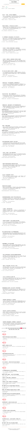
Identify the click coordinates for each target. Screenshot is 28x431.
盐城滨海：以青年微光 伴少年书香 (7, 345)
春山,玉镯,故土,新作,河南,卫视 (11, 280)
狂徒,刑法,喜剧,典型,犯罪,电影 (11, 201)
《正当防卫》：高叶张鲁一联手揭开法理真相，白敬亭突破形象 (11, 48)
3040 (23, 328)
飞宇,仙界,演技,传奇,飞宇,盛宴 (11, 108)
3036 (15, 328)
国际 (11, 0)
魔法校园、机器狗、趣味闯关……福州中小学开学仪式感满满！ (10, 374)
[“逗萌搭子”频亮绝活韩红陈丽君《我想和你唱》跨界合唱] (9, 157)
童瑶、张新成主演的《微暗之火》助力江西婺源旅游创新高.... (10, 231)
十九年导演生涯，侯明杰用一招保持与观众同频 (8, 410)
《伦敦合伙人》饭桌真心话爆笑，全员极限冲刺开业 (9, 377)
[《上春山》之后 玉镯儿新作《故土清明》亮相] (7, 270)
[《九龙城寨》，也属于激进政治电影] (6, 202)
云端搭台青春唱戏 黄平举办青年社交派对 (8, 353)
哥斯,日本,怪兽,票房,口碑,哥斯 (11, 269)
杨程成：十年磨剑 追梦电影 (6, 125)
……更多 (19, 17)
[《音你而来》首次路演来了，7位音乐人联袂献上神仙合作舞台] (9, 214)
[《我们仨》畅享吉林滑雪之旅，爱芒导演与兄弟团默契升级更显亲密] (10, 248)
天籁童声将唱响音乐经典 (5, 109)
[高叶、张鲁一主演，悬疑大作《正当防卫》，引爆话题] (8, 64)
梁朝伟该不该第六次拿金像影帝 (6, 185)
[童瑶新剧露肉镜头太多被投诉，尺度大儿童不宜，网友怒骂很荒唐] (10, 281)
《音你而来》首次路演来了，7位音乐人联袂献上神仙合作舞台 (10, 220)
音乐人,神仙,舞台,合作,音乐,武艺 (11, 224)
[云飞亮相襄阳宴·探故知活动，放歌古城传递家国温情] (4, 367)
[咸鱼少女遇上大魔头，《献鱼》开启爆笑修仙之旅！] (8, 87)
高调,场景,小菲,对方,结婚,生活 (11, 247)
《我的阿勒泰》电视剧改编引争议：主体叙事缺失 (9, 299)
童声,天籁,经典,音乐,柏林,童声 (10, 113)
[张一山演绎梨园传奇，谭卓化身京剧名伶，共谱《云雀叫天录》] (10, 30)
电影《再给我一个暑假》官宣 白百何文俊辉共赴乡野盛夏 (10, 422)
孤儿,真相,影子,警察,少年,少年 (11, 29)
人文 (16, 0)
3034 (11, 328)
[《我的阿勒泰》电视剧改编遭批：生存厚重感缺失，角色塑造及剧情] (10, 315)
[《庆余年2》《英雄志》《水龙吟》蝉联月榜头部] (8, 146)
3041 (25, 328)
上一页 (8, 328)
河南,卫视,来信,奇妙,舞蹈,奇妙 (11, 314)
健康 (18, 0)
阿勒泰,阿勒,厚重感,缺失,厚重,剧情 (11, 325)
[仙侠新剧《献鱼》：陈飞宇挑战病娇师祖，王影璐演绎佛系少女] (10, 76)
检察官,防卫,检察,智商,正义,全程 (11, 63)
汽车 (17, 0)
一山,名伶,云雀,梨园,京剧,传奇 (11, 40)
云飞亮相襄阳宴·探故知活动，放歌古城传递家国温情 (9, 370)
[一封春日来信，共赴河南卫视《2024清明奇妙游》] (8, 304)
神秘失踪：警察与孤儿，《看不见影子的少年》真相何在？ (10, 25)
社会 (12, 0)
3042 (9, 329)
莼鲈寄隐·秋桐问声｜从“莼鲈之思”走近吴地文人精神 (9, 402)
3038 (19, 328)
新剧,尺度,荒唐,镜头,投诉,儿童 (11, 292)
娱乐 (4, 331)
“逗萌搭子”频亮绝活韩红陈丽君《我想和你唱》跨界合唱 (10, 163)
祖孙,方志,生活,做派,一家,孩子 (11, 145)
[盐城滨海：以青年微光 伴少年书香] (4, 342)
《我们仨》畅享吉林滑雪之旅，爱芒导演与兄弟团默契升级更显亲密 (11, 254)
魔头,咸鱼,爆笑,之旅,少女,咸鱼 (11, 97)
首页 (6, 328)
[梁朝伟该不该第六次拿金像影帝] (6, 179)
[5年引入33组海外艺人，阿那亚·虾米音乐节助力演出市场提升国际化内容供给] (4, 359)
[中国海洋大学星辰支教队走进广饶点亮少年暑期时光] (4, 334)
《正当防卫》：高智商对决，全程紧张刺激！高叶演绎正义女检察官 (11, 59)
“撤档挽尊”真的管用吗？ (5, 130)
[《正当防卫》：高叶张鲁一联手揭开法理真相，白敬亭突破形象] (10, 41)
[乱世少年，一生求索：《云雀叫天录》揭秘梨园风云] (8, 8)
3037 (17, 328)
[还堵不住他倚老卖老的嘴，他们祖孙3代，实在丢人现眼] (9, 135)
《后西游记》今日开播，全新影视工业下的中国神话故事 (9, 381)
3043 (11, 329)
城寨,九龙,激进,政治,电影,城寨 (11, 213)
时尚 (13, 0)
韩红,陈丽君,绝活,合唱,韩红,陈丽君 (11, 167)
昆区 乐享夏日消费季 (4, 114)
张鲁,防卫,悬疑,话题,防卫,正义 (11, 75)
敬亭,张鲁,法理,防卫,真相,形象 (11, 51)
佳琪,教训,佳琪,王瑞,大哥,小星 (11, 178)
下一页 (16, 329)
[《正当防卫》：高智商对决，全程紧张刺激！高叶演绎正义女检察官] (10, 52)
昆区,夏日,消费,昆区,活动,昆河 (10, 118)
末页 (18, 329)
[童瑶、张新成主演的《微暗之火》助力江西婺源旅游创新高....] (9, 225)
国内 (9, 0)
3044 (13, 329)
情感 (14, 0)
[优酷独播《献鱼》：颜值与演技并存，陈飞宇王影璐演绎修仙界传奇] (10, 98)
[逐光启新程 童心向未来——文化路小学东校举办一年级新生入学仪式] (4, 416)
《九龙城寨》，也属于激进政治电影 (7, 208)
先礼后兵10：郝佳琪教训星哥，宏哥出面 (8, 174)
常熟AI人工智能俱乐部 (17, 428)
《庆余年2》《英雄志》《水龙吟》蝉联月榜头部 (9, 152)
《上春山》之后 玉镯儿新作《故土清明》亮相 (8, 276)
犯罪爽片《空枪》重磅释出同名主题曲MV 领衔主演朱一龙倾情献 (11, 389)
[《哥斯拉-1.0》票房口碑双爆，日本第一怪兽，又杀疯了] (9, 259)
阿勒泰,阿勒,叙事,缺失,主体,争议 (11, 303)
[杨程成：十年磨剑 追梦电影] (5, 119)
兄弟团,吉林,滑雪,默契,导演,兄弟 (11, 258)
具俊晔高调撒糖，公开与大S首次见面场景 (8, 243)
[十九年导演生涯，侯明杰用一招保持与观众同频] (4, 407)
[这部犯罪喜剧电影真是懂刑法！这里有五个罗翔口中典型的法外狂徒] (10, 190)
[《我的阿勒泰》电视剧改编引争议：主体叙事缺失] (8, 293)
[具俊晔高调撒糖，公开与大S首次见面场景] (7, 237)
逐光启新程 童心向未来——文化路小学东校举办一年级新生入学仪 (11, 418)
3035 (13, 328)
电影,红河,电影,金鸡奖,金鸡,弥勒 (11, 129)
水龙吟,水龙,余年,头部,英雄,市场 (11, 156)
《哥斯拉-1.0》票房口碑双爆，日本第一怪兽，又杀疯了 (10, 265)
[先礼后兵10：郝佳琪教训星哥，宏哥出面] (7, 168)
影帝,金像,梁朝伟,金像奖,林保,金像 (11, 189)
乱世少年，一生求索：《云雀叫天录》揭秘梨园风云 (9, 14)
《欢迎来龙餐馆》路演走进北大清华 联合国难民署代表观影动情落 (11, 393)
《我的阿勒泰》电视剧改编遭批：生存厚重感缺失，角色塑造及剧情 (11, 321)
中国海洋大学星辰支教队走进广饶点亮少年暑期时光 (9, 336)
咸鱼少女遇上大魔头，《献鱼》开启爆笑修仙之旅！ (9, 93)
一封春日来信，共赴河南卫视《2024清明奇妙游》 (9, 310)
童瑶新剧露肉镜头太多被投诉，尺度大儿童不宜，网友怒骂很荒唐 (11, 287)
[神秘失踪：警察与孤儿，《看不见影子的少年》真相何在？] (9, 19)
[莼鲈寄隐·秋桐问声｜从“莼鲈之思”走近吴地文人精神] (4, 399)
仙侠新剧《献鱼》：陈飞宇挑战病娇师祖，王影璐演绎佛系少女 (11, 82)
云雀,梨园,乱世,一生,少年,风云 (11, 18)
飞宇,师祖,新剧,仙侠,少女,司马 (11, 86)
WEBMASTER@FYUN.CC (15, 429)
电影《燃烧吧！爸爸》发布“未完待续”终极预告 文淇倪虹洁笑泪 (10, 385)
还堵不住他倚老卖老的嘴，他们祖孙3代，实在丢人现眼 (9, 141)
